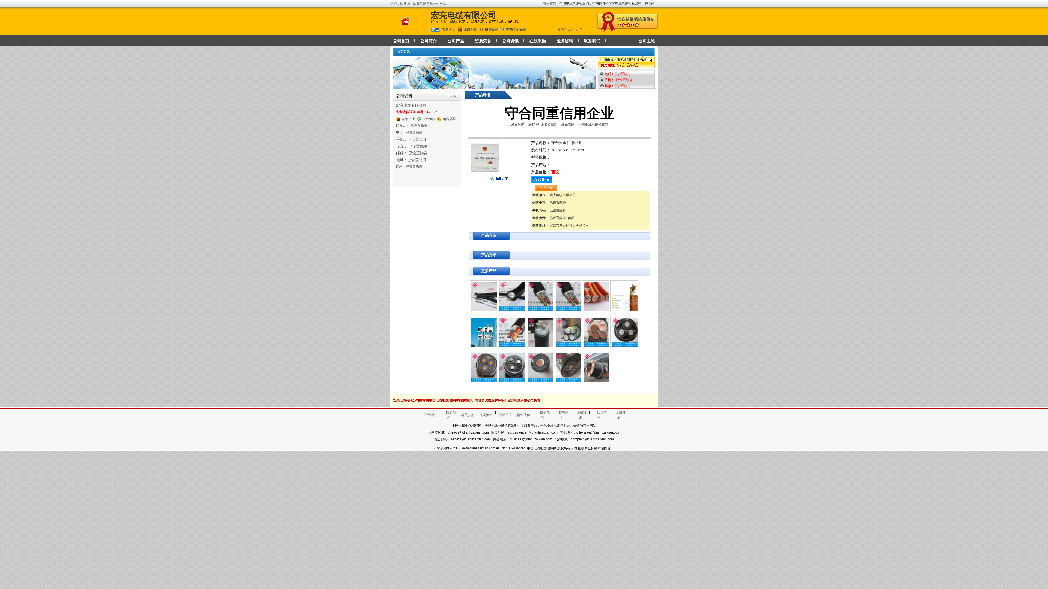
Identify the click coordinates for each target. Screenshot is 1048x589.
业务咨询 (565, 41)
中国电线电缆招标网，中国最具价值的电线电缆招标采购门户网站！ (608, 3)
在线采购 (537, 41)
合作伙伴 (523, 415)
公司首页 (401, 41)
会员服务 (467, 415)
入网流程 (486, 415)
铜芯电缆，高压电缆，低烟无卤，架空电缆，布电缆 (475, 21)
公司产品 (456, 41)
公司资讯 (510, 41)
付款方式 (504, 415)
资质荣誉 (483, 41)
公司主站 (647, 41)
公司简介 (428, 41)
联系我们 (592, 41)
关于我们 (429, 415)
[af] (494, 87)
